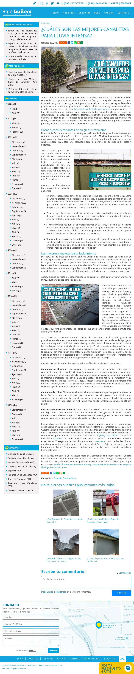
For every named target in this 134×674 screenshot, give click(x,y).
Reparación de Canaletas (22, 474)
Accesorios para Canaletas (22, 485)
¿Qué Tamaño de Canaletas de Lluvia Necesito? (22, 73)
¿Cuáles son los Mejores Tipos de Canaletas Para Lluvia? (103, 520)
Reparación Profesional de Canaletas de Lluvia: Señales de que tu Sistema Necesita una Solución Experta (22, 48)
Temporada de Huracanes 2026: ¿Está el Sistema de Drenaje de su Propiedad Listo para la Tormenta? (22, 35)
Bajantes (14, 470)
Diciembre (18, 142)
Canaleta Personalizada (65, 478)
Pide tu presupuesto (111, 668)
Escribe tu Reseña (34, 3)
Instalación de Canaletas (22, 462)
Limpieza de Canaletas (21, 453)
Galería (109, 13)
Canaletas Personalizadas (22, 466)
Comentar (122, 593)
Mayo (16, 108)
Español (126, 3)
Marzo (16, 127)
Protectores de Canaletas (22, 458)
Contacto (123, 13)
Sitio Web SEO (7, 668)
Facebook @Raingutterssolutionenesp (72, 464)
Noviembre (19, 146)
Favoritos (109, 658)
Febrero (17, 131)
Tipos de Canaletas (19, 479)
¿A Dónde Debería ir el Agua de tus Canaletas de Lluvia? (64, 560)
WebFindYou (21, 668)
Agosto (17, 158)
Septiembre (19, 154)
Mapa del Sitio (92, 658)
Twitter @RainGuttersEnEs (106, 464)
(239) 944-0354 (98, 3)
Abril (15, 113)
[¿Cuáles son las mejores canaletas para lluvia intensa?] (69, 42)
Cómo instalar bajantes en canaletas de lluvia (22, 58)
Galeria (61, 658)
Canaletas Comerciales (20, 490)
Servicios (84, 13)
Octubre (17, 150)
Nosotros (69, 13)
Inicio (55, 13)
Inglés (114, 3)
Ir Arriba (122, 659)
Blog (97, 13)
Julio (15, 163)
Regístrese (61, 591)
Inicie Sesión (47, 591)
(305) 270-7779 (74, 3)
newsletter (100, 441)
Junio (16, 167)
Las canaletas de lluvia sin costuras (92, 109)
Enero (16, 188)
